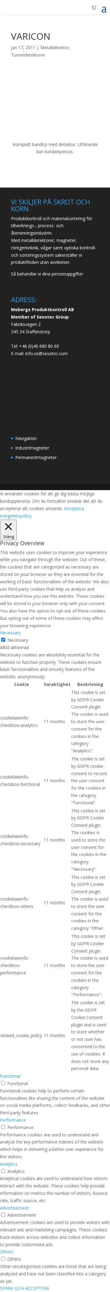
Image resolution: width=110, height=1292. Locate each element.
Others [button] (6, 1251)
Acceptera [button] (74, 508)
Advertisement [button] (14, 1208)
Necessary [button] (10, 633)
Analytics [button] (8, 1164)
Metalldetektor (54, 47)
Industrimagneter (32, 448)
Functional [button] (10, 1076)
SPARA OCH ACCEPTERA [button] (24, 1288)
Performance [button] (13, 1120)
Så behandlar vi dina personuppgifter (47, 274)
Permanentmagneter (36, 457)
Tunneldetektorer (28, 55)
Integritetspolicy (15, 516)
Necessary (17, 640)
